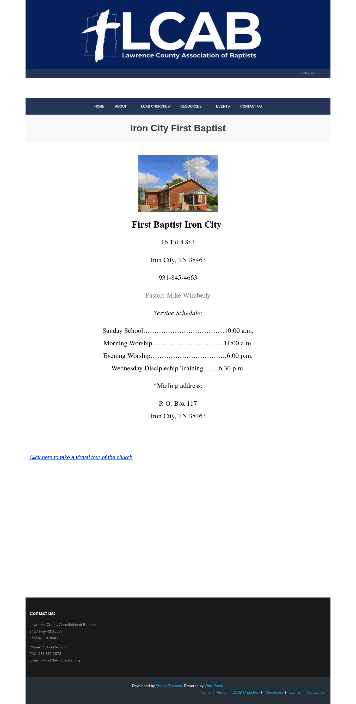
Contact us (315, 692)
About (221, 692)
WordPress (214, 686)
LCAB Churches (246, 692)
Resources (274, 692)
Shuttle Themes (169, 686)
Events (294, 692)
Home (206, 692)
